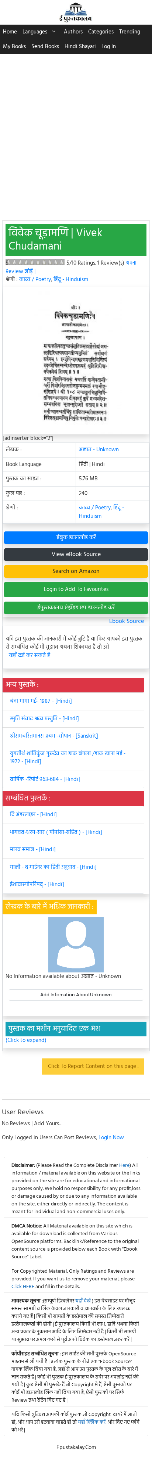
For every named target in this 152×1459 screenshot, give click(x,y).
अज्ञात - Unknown (99, 449)
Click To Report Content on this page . (93, 1066)
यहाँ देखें (83, 1301)
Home (10, 32)
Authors (73, 32)
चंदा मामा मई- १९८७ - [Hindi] (41, 701)
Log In (108, 46)
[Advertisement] (76, 133)
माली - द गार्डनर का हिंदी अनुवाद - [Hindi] (53, 867)
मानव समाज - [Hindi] (33, 849)
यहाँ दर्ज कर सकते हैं (29, 656)
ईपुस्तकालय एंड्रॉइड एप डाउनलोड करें (76, 608)
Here (124, 1165)
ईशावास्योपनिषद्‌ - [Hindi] (37, 884)
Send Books (45, 46)
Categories (101, 32)
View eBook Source (76, 554)
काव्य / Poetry (35, 279)
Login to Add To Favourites (76, 589)
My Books (14, 46)
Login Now (111, 1137)
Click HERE (22, 1287)
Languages (35, 32)
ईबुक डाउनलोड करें (76, 537)
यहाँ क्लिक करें (92, 1422)
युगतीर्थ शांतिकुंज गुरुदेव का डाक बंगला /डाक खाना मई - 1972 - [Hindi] (67, 758)
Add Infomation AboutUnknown (76, 995)
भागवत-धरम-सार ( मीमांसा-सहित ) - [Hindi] (56, 832)
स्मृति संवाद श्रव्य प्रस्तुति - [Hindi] (44, 718)
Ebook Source (126, 621)
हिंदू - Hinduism (70, 279)
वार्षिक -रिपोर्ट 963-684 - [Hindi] (45, 779)
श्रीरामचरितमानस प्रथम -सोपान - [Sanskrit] (54, 736)
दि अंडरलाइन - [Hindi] (33, 814)
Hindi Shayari (80, 46)
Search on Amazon (76, 571)
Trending (129, 32)
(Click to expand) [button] (26, 1040)
